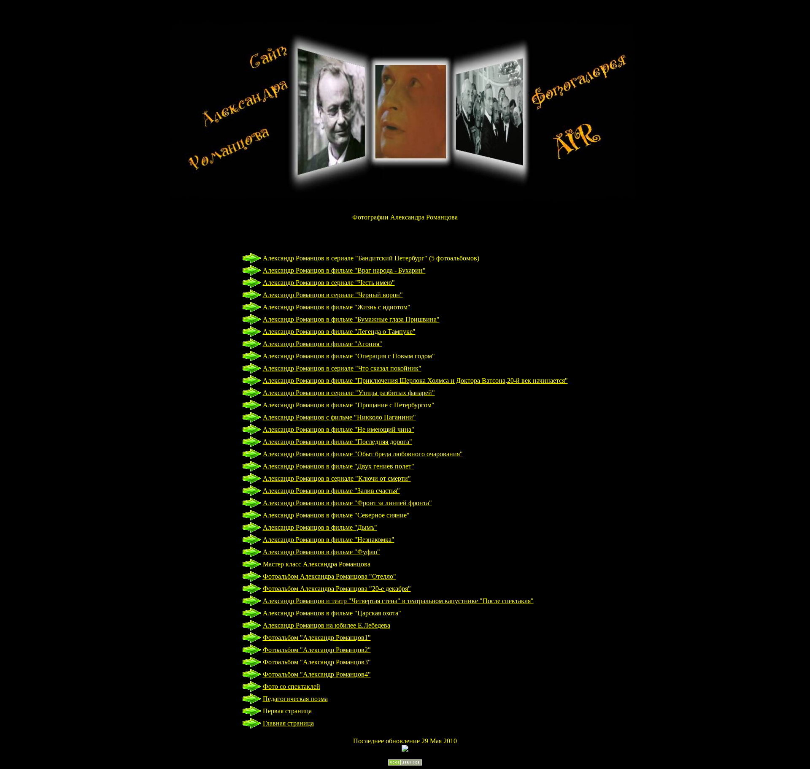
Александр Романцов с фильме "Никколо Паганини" (339, 417)
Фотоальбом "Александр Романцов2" (317, 649)
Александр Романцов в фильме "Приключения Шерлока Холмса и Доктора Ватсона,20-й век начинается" (415, 380)
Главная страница (288, 723)
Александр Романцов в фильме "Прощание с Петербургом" (349, 405)
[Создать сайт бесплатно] (405, 763)
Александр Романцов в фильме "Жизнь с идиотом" (336, 307)
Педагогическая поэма (295, 698)
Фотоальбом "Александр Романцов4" (317, 674)
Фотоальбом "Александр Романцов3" (317, 662)
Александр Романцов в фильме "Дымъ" (320, 527)
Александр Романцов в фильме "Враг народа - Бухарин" (344, 270)
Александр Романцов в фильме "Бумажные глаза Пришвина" (351, 319)
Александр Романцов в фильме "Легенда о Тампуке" (339, 331)
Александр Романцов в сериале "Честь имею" (329, 282)
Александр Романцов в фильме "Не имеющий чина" (338, 429)
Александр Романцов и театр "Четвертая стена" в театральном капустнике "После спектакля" (398, 600)
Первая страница (287, 711)
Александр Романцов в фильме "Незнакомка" (328, 539)
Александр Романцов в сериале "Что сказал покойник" (342, 368)
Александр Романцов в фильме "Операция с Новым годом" (349, 356)
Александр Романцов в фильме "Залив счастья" (331, 490)
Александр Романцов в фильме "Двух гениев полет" (338, 466)
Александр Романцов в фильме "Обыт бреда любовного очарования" (363, 454)
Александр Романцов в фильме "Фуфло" (321, 551)
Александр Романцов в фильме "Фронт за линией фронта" (347, 502)
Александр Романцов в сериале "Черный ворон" (333, 294)
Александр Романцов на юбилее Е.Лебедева (326, 625)
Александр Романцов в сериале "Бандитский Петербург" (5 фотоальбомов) (371, 258)
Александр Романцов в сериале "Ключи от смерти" (337, 478)
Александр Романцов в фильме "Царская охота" (332, 613)
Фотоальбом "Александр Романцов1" (317, 637)
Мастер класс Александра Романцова (316, 564)
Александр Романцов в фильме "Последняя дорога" (337, 441)
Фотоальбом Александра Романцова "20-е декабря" (337, 588)
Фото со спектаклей (291, 686)
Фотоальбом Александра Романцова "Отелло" (329, 576)
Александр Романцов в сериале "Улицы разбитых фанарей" (349, 392)
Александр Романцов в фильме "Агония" (322, 343)
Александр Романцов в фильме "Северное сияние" (336, 515)
